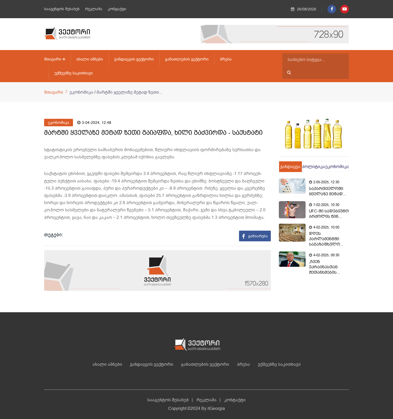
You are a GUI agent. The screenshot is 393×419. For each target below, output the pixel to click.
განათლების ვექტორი (187, 59)
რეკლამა (93, 9)
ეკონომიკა (58, 122)
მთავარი (52, 59)
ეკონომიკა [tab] (337, 167)
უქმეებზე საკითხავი (73, 73)
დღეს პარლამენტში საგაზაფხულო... (326, 239)
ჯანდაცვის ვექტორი (134, 59)
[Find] (289, 72)
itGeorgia (216, 409)
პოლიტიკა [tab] (313, 167)
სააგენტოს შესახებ (62, 9)
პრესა (226, 59)
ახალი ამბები (89, 59)
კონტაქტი (117, 9)
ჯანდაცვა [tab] (290, 167)
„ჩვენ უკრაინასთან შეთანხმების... (324, 267)
